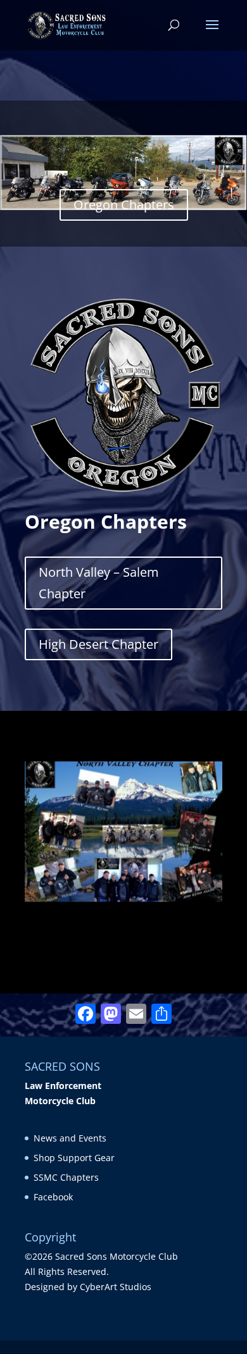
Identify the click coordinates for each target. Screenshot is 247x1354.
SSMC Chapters (66, 1177)
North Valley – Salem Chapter (99, 582)
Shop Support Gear (74, 1158)
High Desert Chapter (98, 644)
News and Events (70, 1138)
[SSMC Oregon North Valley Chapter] (123, 898)
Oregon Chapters (123, 204)
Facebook (53, 1197)
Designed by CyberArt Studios (88, 1287)
